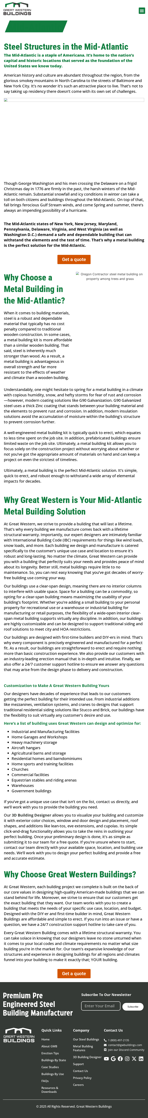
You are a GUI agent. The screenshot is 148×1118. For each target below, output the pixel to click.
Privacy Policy (82, 1078)
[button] (142, 11)
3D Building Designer (87, 1057)
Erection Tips (50, 1053)
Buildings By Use (52, 1074)
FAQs (45, 1081)
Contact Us (80, 1071)
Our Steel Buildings (86, 1039)
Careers (78, 1085)
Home (45, 1039)
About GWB (49, 1046)
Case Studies (50, 1067)
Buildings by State (53, 1060)
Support (78, 1064)
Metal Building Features (83, 1048)
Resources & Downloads (49, 1090)
